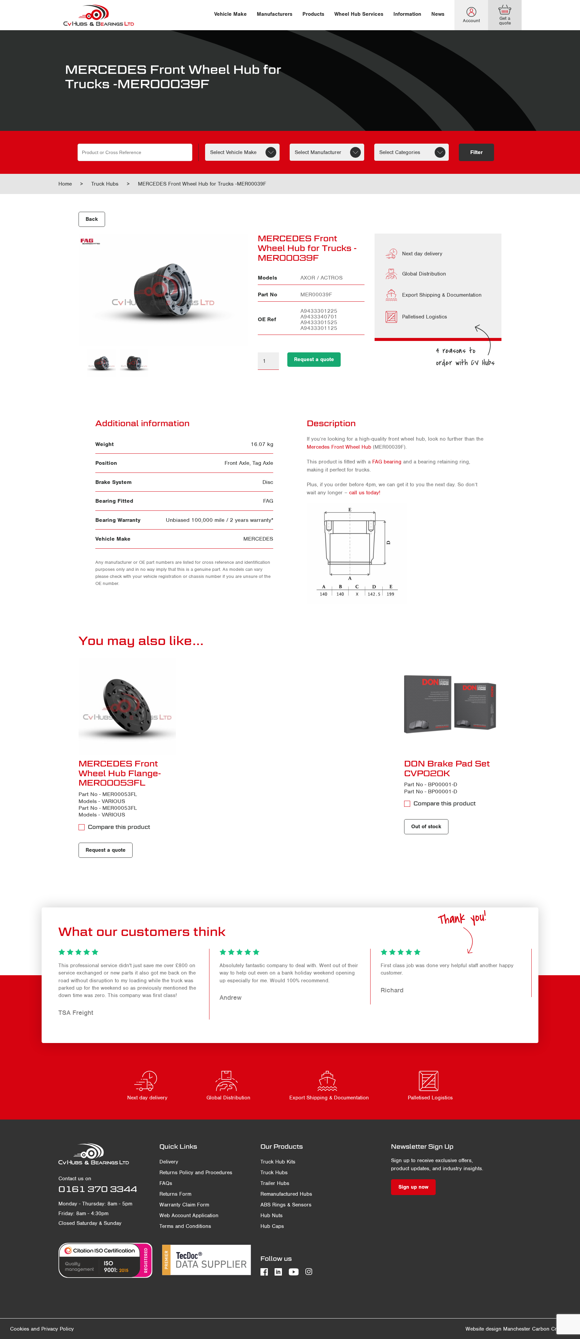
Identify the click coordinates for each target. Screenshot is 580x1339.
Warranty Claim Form (184, 1204)
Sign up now (413, 1187)
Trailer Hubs (274, 1183)
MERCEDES (258, 538)
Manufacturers (274, 14)
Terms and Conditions (185, 1226)
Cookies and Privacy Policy (42, 1329)
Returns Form (175, 1194)
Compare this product (119, 827)
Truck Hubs (104, 184)
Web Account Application (189, 1215)
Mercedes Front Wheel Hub (339, 447)
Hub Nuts (271, 1215)
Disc (267, 482)
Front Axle (237, 462)
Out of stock (426, 826)
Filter (476, 152)
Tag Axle (262, 462)
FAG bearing (386, 461)
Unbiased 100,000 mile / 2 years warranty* (219, 520)
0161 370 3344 (97, 1189)
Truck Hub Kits (277, 1161)
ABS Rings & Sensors (285, 1204)
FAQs (165, 1183)
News (437, 14)
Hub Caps (272, 1226)
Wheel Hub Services (358, 14)
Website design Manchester (498, 1329)
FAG (268, 500)
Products (313, 14)
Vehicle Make (230, 14)
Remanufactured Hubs (286, 1194)
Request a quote (314, 359)
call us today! (364, 492)
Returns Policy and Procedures (195, 1172)
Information (407, 14)
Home (65, 184)
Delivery (168, 1161)
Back (92, 219)
